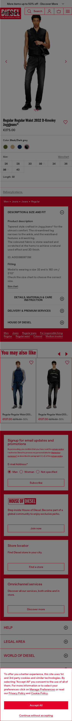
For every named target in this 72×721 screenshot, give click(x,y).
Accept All (36, 705)
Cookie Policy (39, 693)
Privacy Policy (17, 693)
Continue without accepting (36, 715)
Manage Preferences (42, 689)
